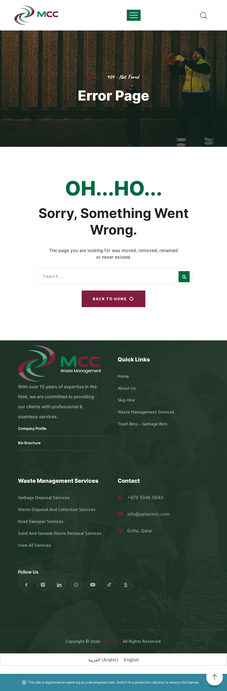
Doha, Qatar (140, 530)
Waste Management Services (146, 412)
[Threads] (125, 584)
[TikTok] (109, 584)
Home (93, 76)
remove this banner (183, 682)
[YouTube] (92, 584)
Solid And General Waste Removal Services (60, 533)
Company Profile (32, 428)
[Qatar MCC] (36, 15)
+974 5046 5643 (145, 497)
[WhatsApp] (76, 584)
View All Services (34, 545)
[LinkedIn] (59, 584)
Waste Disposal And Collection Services (57, 509)
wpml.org (73, 682)
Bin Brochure (29, 443)
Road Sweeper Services (40, 521)
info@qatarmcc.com (148, 514)
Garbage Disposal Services (43, 498)
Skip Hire (126, 400)
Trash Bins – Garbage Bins (142, 424)
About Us (127, 388)
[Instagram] (42, 584)
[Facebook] (26, 584)
